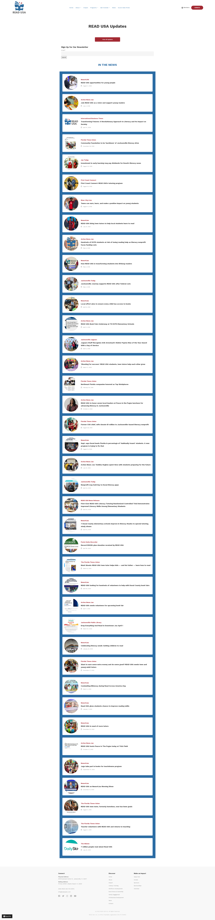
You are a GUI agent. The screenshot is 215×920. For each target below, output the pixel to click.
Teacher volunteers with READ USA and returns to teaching (105, 827)
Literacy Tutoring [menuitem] (113, 885)
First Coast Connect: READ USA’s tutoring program (102, 183)
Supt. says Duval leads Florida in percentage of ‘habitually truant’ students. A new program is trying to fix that (115, 444)
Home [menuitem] (110, 876)
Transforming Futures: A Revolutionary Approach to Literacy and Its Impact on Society (113, 123)
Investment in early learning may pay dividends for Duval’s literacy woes (111, 163)
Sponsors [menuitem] (136, 882)
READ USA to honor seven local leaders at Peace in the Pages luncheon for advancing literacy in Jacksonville (112, 404)
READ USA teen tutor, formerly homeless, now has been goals (106, 807)
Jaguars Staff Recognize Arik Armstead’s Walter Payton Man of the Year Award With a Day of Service (114, 344)
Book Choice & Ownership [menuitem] (116, 891)
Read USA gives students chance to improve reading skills (105, 706)
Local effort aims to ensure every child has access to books (106, 304)
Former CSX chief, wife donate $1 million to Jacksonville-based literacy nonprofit (115, 425)
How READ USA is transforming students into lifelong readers (106, 264)
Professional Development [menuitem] (116, 897)
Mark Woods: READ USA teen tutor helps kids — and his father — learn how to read (115, 565)
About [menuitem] (110, 879)
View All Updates (107, 39)
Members (186, 7)
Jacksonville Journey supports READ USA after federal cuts (106, 284)
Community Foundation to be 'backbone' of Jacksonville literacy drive (110, 143)
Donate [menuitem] (136, 879)
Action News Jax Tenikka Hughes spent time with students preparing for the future (115, 465)
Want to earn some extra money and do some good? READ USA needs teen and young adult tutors (114, 665)
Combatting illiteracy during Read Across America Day (103, 686)
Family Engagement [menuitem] (114, 894)
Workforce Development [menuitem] (116, 888)
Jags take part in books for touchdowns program (101, 766)
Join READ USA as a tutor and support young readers (103, 103)
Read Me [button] (8, 916)
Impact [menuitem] (111, 882)
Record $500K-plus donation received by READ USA (102, 545)
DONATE (197, 7)
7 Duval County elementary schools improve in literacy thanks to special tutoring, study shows (115, 525)
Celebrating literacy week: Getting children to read (102, 646)
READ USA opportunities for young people (98, 83)
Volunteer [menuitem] (136, 888)
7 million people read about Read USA (96, 847)
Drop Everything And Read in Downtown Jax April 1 (102, 626)
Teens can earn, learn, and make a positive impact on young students (110, 203)
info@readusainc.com (64, 892)
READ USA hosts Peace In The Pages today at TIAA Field (104, 746)
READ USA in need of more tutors (95, 726)
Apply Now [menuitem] (137, 876)
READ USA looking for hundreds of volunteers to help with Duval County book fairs (115, 585)
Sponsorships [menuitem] (137, 885)
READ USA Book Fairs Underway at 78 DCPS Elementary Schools (107, 324)
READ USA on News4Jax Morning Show (97, 786)
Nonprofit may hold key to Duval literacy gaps (100, 485)
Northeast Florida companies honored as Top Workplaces (104, 384)
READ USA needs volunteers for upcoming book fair (102, 605)
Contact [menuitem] (111, 903)
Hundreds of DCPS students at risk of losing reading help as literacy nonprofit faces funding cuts (113, 243)
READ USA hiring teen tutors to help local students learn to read (107, 223)
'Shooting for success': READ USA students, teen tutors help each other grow (113, 364)
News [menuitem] (110, 900)
